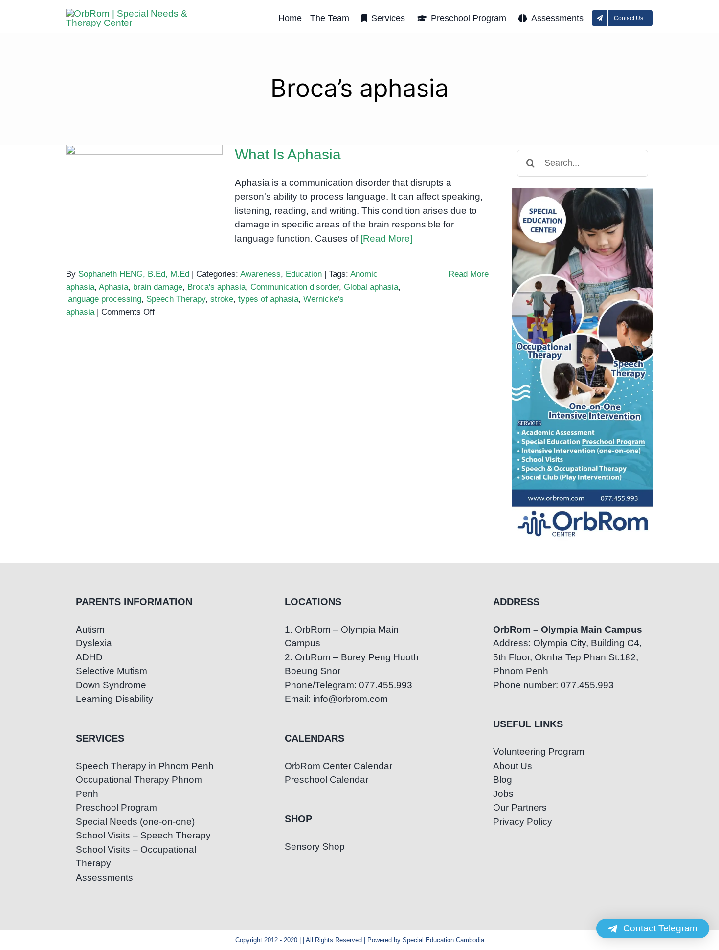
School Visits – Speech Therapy (143, 835)
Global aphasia (371, 287)
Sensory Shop (315, 846)
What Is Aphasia (144, 184)
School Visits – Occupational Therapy (136, 856)
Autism (90, 629)
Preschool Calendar (326, 779)
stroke (221, 299)
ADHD (89, 657)
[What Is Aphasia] (144, 194)
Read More (469, 274)
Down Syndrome (111, 685)
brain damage (157, 287)
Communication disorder (294, 287)
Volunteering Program (538, 751)
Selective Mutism (111, 671)
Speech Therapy (175, 299)
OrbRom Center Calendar (338, 766)
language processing (103, 299)
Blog (502, 779)
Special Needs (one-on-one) (135, 821)
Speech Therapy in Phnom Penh (145, 766)
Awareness (260, 274)
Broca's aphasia (216, 287)
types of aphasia (268, 299)
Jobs (503, 794)
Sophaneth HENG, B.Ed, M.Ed (133, 274)
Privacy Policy (522, 821)
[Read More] (386, 238)
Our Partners (520, 807)
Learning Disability (114, 699)
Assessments (104, 877)
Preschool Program (116, 807)
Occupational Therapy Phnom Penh (139, 786)
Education (304, 274)
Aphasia (113, 287)
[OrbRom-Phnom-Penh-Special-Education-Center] (134, 13)
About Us (512, 766)
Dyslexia (94, 643)
